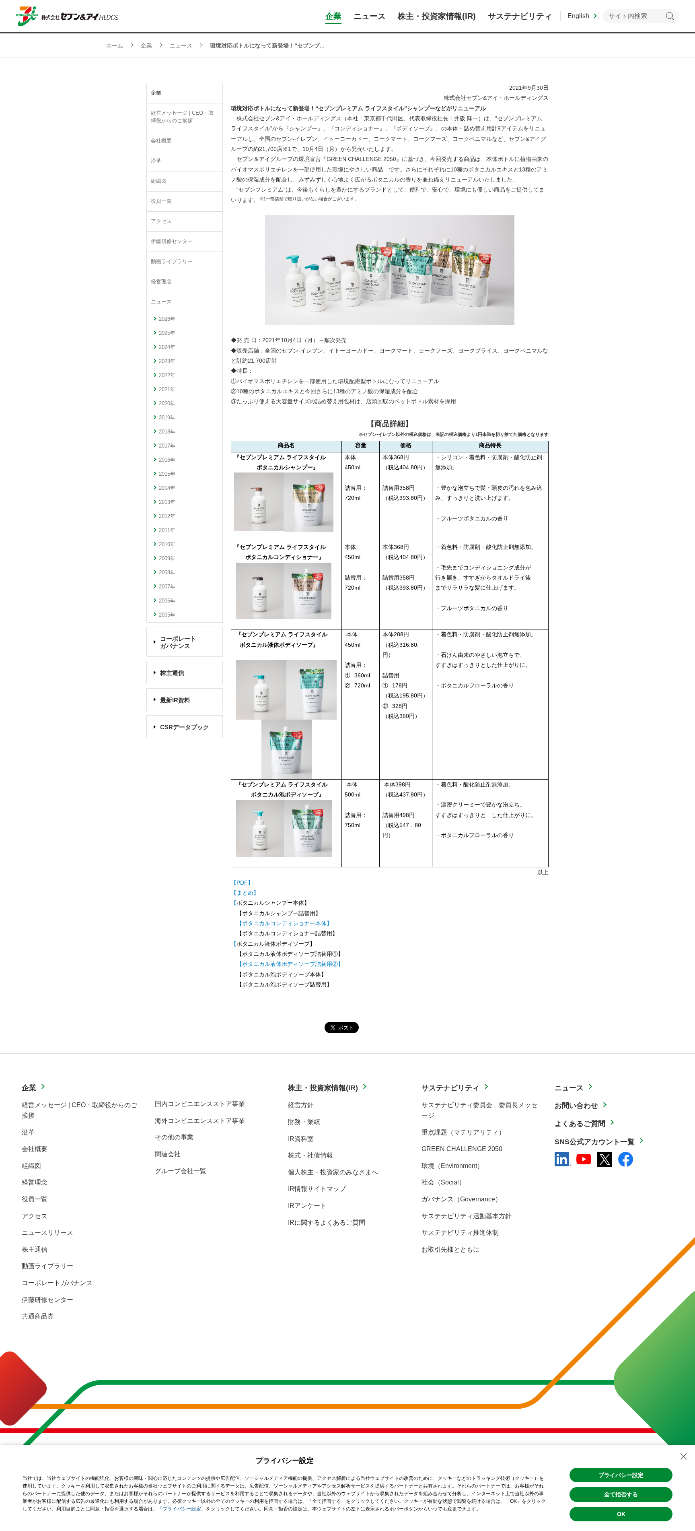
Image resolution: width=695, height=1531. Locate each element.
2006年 (167, 601)
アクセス (161, 221)
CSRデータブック (184, 727)
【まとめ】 (245, 892)
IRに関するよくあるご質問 (326, 1222)
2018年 (167, 432)
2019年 (167, 418)
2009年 (167, 558)
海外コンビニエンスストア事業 (200, 1120)
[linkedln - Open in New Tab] (563, 1159)
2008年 (167, 573)
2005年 (167, 615)
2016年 (167, 460)
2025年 (167, 333)
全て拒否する (621, 1494)
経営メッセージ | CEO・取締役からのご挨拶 (182, 117)
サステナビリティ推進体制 (460, 1232)
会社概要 (161, 141)
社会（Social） (443, 1182)
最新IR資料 (175, 700)
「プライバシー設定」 (182, 1509)
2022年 (167, 375)
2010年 (167, 544)
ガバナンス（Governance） (462, 1199)
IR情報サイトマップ (317, 1188)
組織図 (159, 181)
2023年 (167, 361)
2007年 (167, 587)
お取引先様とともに (450, 1249)
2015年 (167, 474)
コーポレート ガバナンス (178, 642)
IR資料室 (301, 1138)
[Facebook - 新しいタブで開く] (625, 1159)
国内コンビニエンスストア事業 (200, 1103)
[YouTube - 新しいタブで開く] (583, 1159)
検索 (670, 16)
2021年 (167, 389)
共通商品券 (38, 1316)
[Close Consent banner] (684, 1456)
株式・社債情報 (310, 1155)
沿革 (156, 161)
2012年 (167, 516)
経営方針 (301, 1105)
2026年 (167, 319)
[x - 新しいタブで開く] (604, 1159)
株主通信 (172, 672)
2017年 (167, 446)
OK (621, 1514)
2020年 (167, 403)
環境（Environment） (452, 1165)
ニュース (161, 302)
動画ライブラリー (172, 261)
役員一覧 (161, 201)
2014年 (167, 488)
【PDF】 (242, 882)
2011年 (167, 530)
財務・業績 (304, 1121)
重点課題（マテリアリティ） (463, 1132)
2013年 (167, 502)
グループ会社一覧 (180, 1171)
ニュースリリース (47, 1232)
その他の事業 (174, 1137)
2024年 (167, 347)
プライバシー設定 (621, 1475)
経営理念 (161, 282)
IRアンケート (307, 1205)
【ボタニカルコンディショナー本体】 (284, 923)
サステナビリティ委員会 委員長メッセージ (479, 1110)
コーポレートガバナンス (57, 1282)
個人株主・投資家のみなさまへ (333, 1172)
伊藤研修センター (172, 241)
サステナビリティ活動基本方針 (467, 1216)
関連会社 (168, 1154)
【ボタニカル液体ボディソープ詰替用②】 (289, 964)
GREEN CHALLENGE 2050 (462, 1148)
